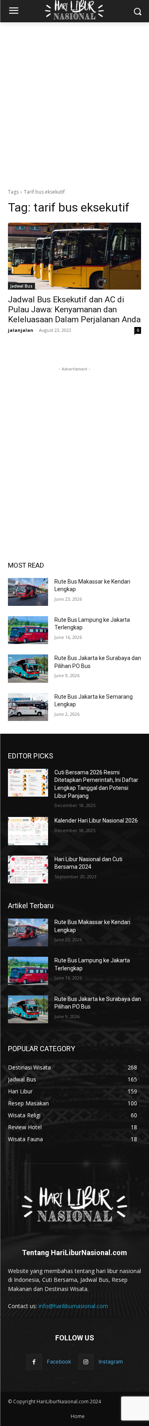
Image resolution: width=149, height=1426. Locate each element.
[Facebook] (34, 1361)
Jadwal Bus (21, 286)
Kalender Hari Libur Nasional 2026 (96, 820)
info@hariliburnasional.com (73, 1306)
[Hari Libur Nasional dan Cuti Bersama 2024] (28, 869)
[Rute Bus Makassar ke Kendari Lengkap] (28, 592)
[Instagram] (86, 1361)
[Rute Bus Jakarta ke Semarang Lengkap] (28, 707)
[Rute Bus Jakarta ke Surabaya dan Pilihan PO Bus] (28, 668)
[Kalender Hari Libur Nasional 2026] (28, 831)
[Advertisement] (74, 105)
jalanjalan (20, 330)
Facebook (59, 1361)
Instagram (111, 1361)
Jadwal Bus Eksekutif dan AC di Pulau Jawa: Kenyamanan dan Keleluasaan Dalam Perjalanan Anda (74, 309)
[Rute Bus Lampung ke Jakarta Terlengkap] (28, 630)
